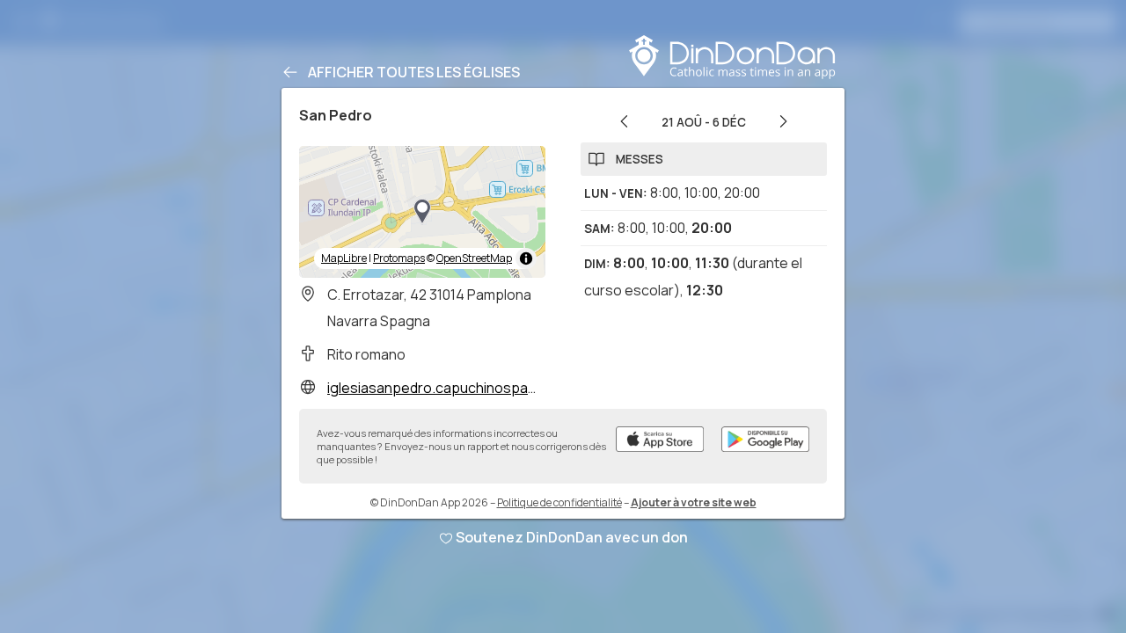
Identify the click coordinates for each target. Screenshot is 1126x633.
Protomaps (399, 258)
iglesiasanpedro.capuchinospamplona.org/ (467, 387)
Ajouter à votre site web (694, 502)
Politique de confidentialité (559, 502)
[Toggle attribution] (526, 258)
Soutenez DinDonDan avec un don (572, 537)
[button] (422, 212)
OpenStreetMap (474, 258)
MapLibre (344, 258)
